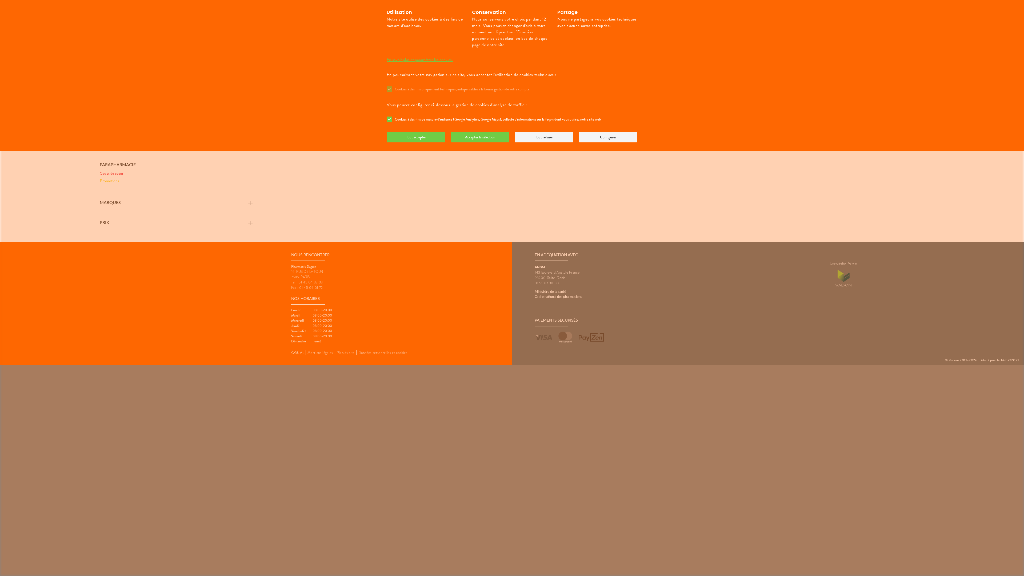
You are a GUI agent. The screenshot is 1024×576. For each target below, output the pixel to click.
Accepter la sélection (480, 137)
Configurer (608, 137)
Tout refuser (544, 137)
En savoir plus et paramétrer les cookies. (420, 60)
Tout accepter (416, 137)
